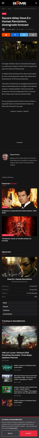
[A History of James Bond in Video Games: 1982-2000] (19, 198)
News (4, 13)
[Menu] (3, 3)
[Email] (33, 35)
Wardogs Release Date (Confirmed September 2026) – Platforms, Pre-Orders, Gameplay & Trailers (25, 377)
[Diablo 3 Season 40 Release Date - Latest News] (7, 403)
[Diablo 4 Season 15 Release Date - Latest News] (7, 368)
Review (5, 306)
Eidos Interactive (16, 281)
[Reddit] (6, 35)
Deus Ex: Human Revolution (19, 279)
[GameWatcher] (19, 3)
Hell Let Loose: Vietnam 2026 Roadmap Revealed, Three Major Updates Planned (17, 355)
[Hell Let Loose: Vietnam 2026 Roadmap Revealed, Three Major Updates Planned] (19, 338)
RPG (36, 296)
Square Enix (24, 281)
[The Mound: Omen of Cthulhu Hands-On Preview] (19, 226)
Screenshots (7, 314)
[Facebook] (15, 35)
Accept (28, 433)
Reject (10, 433)
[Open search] (36, 3)
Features (6, 310)
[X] (24, 35)
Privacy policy (14, 428)
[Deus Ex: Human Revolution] (19, 267)
